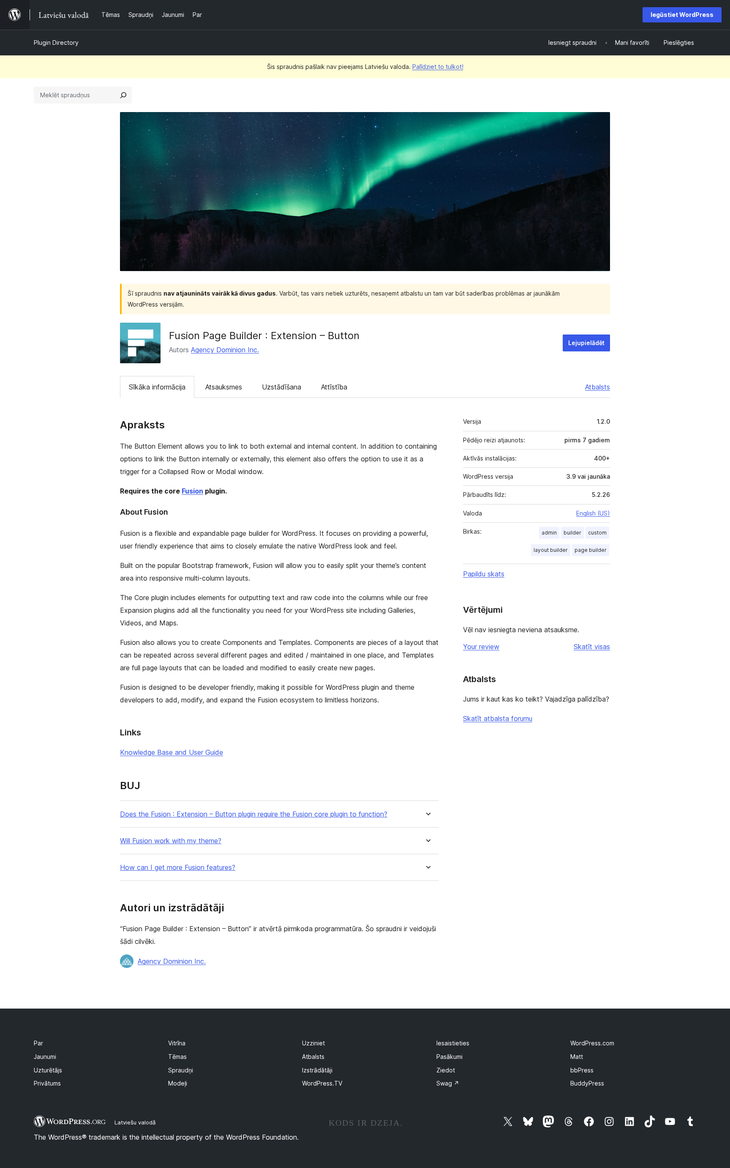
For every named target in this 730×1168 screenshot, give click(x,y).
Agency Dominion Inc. (225, 349)
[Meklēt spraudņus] (123, 95)
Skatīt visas (592, 646)
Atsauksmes (223, 387)
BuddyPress (587, 1083)
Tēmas (177, 1056)
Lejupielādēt (586, 342)
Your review (481, 646)
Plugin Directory (56, 42)
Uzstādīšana (281, 387)
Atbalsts (597, 387)
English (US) (593, 513)
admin (549, 532)
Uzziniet (313, 1043)
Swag (447, 1083)
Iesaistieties (452, 1043)
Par (38, 1043)
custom (597, 532)
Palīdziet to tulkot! (437, 66)
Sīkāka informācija (157, 387)
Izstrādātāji (317, 1070)
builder (572, 532)
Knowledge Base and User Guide (171, 752)
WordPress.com (592, 1043)
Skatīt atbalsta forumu (497, 718)
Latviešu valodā (134, 1122)
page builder (591, 550)
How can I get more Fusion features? (177, 868)
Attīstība (334, 387)
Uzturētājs (48, 1070)
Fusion (192, 491)
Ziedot (445, 1070)
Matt (576, 1056)
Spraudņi (180, 1070)
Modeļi (177, 1083)
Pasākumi (449, 1056)
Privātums (47, 1083)
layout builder (551, 550)
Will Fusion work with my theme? (170, 841)
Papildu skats (483, 574)
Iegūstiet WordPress (682, 14)
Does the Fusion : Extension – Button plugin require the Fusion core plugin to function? (253, 814)
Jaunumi (45, 1056)
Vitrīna (176, 1043)
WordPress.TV (322, 1083)
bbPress (582, 1070)
